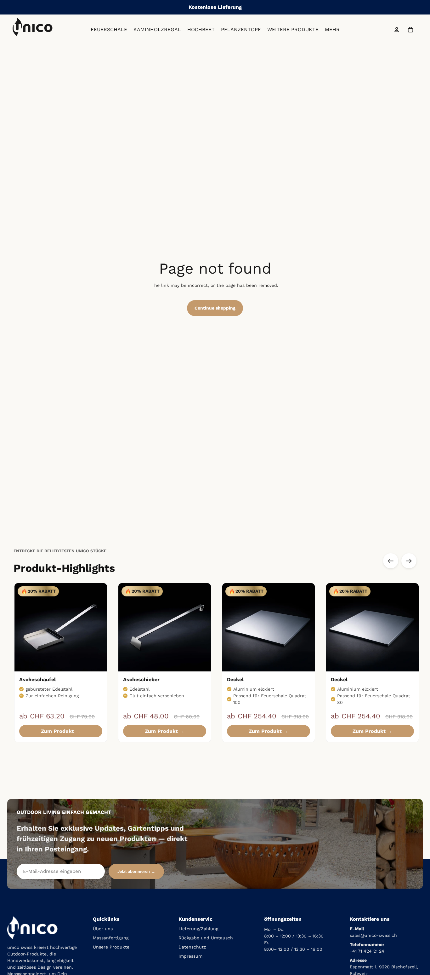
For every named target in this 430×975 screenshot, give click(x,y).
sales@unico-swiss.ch (373, 935)
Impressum (190, 956)
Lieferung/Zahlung (198, 928)
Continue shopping (215, 307)
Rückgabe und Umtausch (205, 937)
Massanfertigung (110, 937)
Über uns (103, 928)
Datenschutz (192, 946)
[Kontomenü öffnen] (397, 30)
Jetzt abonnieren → (136, 871)
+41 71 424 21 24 (367, 951)
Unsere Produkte (111, 946)
